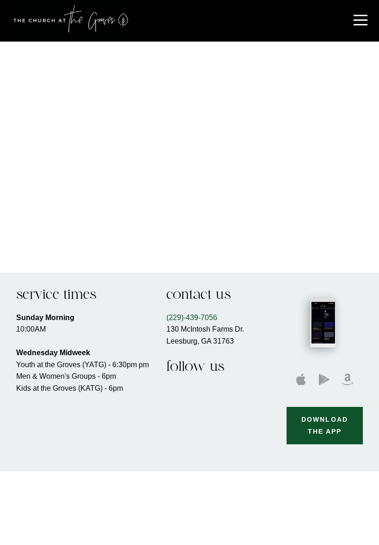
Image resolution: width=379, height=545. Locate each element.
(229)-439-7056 (191, 317)
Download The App (324, 425)
